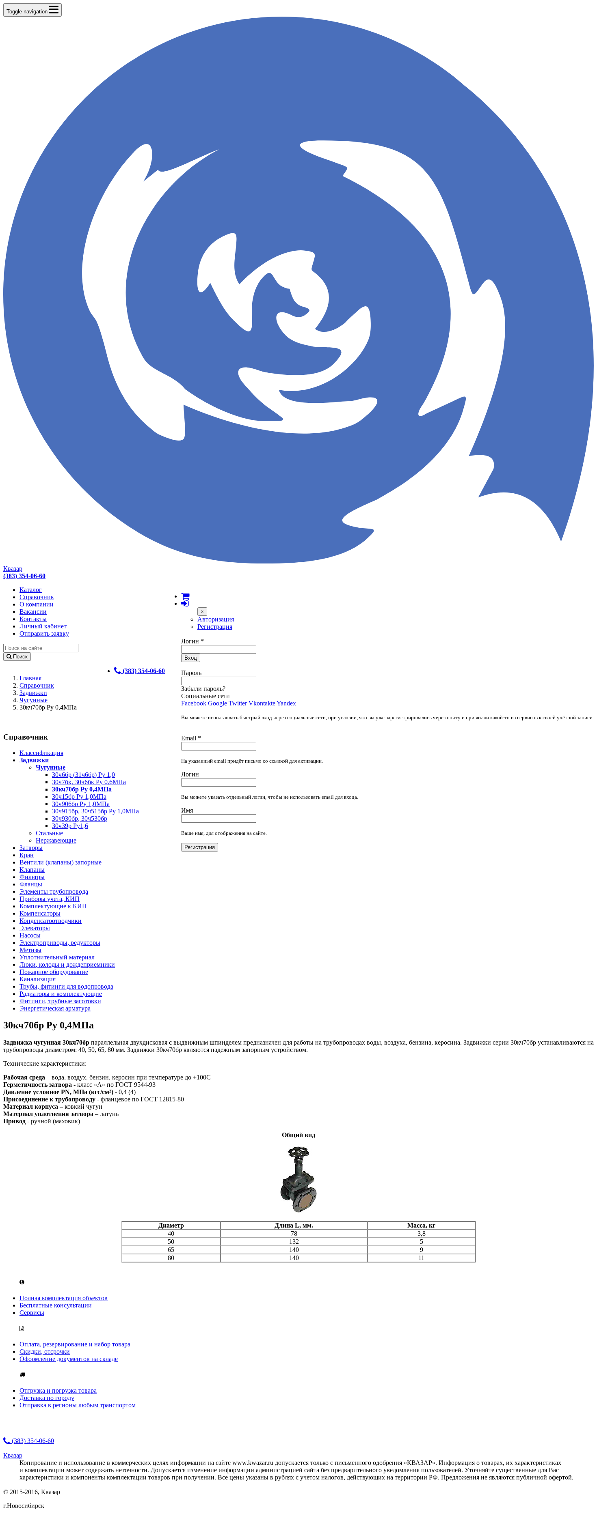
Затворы (31, 847)
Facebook (193, 703)
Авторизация (215, 619)
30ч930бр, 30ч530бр (79, 818)
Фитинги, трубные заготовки (60, 1001)
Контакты (33, 618)
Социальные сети (205, 695)
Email (191, 738)
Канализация (37, 979)
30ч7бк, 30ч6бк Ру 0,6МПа (89, 781)
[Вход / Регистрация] (184, 603)
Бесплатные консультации (55, 1305)
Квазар (12, 568)
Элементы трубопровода (53, 891)
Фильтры (32, 876)
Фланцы (30, 884)
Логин (192, 641)
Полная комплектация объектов (63, 1298)
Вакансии (33, 611)
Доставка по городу (46, 1397)
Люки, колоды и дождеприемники (67, 964)
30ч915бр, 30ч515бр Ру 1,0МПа (95, 811)
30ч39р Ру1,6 (70, 825)
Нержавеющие (56, 840)
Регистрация (214, 626)
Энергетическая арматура (55, 1008)
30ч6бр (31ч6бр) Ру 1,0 (83, 774)
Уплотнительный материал (57, 957)
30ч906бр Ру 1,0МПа (81, 803)
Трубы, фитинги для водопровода (66, 986)
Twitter (238, 703)
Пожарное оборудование (53, 971)
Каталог (30, 589)
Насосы (30, 935)
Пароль (191, 672)
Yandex (286, 703)
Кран (26, 855)
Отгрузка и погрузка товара (58, 1390)
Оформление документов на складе (68, 1358)
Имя (187, 810)
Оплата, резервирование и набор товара (74, 1344)
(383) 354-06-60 (32, 1440)
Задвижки (33, 692)
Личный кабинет (43, 626)
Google (217, 703)
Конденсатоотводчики (50, 920)
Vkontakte (262, 703)
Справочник (36, 596)
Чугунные (33, 700)
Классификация (41, 752)
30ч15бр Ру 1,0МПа (79, 796)
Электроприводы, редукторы (59, 942)
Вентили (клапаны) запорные (60, 862)
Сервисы (31, 1312)
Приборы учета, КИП (49, 898)
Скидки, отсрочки (44, 1351)
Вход (190, 658)
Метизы (30, 949)
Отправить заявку (44, 633)
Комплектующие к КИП (53, 906)
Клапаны (32, 869)
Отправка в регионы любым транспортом (77, 1405)
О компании (36, 604)
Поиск (19, 657)
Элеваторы (34, 928)
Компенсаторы (40, 913)
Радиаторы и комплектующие (60, 993)
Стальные (49, 833)
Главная (30, 678)
